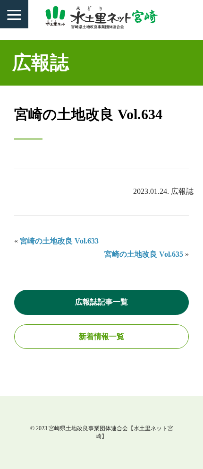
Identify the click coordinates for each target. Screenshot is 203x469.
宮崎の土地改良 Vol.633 (59, 241)
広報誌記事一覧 (101, 302)
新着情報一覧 (101, 336)
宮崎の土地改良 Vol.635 (143, 254)
